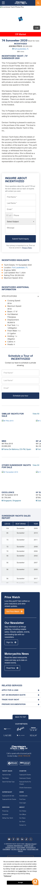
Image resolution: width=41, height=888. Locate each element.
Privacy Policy (27, 248)
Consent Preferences (15, 845)
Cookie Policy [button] (22, 871)
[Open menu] (3, 2)
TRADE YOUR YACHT (10, 699)
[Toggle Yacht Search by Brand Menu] (38, 3)
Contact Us (22, 825)
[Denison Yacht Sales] (18, 748)
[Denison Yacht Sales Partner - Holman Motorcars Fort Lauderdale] (33, 729)
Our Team (22, 821)
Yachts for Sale (6, 774)
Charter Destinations (25, 787)
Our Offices (22, 814)
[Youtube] (10, 839)
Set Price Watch (13, 611)
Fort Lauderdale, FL (21, 49)
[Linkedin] (22, 839)
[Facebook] (14, 839)
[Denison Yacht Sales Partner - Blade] (20, 735)
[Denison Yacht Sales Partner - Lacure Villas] (7, 735)
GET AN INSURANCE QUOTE (14, 695)
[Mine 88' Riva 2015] (17, 429)
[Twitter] (31, 839)
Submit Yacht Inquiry (20, 238)
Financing (5, 811)
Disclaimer (21, 847)
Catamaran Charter (25, 778)
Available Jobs (23, 796)
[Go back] (4, 10)
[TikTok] (27, 839)
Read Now (10, 668)
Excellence (8, 492)
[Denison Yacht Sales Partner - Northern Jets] (7, 729)
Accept (20, 882)
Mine (4, 441)
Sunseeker (8, 58)
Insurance (5, 814)
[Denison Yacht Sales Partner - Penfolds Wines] (20, 729)
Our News (22, 818)
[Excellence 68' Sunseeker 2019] (17, 480)
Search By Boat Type (8, 782)
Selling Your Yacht (7, 818)
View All (36, 414)
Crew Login (22, 803)
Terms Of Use (28, 845)
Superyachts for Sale (8, 796)
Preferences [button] (7, 876)
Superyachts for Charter (9, 799)
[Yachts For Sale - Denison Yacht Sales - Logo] (20, 3)
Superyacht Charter (25, 774)
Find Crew (22, 799)
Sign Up (9, 642)
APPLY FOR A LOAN (10, 690)
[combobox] (9, 215)
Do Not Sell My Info (19, 849)
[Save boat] (38, 9)
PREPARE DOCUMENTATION (14, 704)
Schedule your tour (20, 395)
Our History (22, 811)
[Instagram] (18, 839)
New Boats (5, 778)
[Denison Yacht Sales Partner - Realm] (33, 735)
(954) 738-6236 (24, 756)
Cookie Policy (10, 847)
